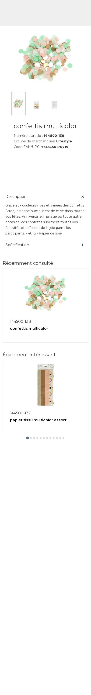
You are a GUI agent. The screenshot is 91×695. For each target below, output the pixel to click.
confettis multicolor (29, 328)
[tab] (27, 438)
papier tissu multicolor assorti (38, 420)
